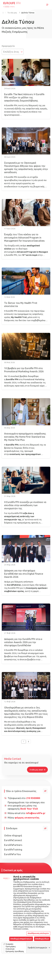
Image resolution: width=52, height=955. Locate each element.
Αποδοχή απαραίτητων (21, 938)
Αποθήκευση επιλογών (38, 933)
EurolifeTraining (13, 849)
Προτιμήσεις (11, 946)
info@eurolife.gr (35, 813)
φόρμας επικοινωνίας (27, 817)
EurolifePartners (13, 845)
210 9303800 (33, 798)
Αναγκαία (9, 944)
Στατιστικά (10, 949)
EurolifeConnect (13, 840)
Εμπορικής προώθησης (15, 951)
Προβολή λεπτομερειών (37, 947)
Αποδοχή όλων (42, 938)
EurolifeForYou (12, 854)
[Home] (3, 12)
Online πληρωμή (13, 835)
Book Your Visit (29, 808)
